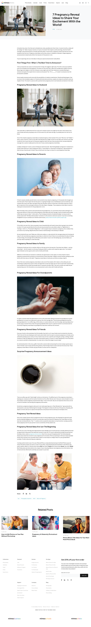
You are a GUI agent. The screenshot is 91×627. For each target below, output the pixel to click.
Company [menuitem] (34, 582)
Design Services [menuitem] (35, 562)
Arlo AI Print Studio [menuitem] (50, 576)
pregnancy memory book (35, 434)
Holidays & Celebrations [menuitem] (51, 590)
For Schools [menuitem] (34, 567)
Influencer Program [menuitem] (21, 567)
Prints (45, 2)
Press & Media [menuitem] (35, 588)
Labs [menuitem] (18, 562)
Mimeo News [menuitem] (34, 590)
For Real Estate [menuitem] (35, 569)
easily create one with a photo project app (56, 217)
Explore (58, 2)
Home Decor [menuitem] (5, 572)
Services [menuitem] (34, 559)
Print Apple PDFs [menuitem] (20, 588)
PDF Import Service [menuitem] (50, 578)
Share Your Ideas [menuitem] (20, 595)
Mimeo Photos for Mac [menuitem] (51, 565)
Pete (54, 29)
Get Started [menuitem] (19, 592)
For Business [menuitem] (34, 565)
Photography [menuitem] (49, 585)
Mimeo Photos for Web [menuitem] (51, 562)
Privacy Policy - (47, 606)
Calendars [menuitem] (5, 565)
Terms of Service (55, 606)
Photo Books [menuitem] (5, 562)
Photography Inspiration (26, 498)
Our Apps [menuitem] (48, 559)
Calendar (35, 2)
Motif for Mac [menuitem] (49, 571)
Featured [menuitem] (19, 559)
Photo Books (28, 2)
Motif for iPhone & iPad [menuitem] (51, 573)
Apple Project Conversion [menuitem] (22, 590)
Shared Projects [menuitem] (20, 565)
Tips (18, 498)
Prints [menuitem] (4, 569)
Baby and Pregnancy (41, 498)
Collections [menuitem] (5, 559)
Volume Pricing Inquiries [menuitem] (37, 572)
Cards (40, 2)
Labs (63, 2)
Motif (34, 498)
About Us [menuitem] (34, 585)
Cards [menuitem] (4, 567)
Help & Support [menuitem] (20, 597)
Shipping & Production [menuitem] (22, 585)
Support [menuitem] (19, 582)
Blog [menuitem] (47, 582)
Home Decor (51, 2)
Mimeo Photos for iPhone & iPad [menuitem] (52, 568)
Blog (67, 2)
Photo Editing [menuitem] (49, 592)
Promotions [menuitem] (19, 569)
